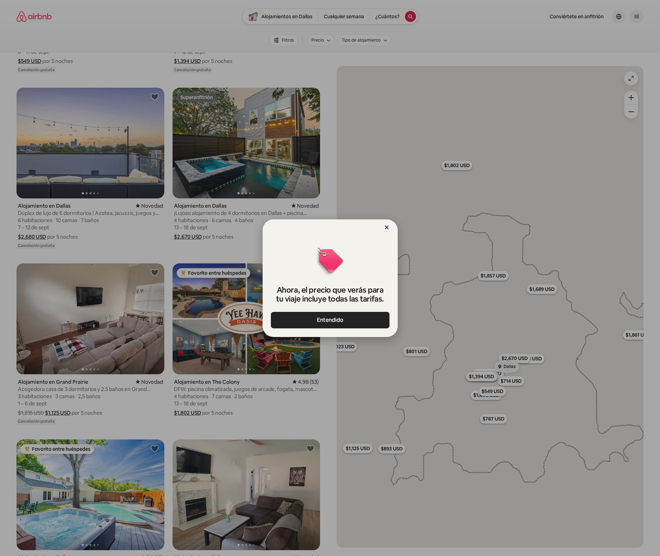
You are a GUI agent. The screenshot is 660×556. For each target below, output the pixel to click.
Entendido (330, 320)
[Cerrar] (386, 227)
